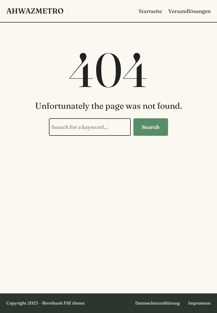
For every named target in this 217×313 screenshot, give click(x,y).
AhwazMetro (35, 10)
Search (151, 127)
